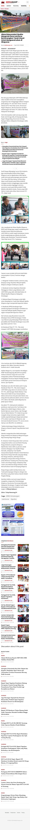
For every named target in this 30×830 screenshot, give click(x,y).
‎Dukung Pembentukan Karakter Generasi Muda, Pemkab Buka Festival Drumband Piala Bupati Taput (9, 638)
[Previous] (14, 168)
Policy (23, 812)
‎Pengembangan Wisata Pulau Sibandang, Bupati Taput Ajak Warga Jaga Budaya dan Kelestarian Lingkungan (14, 797)
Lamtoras (5, 499)
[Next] (16, 168)
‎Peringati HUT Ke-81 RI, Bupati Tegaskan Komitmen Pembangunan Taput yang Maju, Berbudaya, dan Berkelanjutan (8, 599)
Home (2, 8)
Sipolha (13, 499)
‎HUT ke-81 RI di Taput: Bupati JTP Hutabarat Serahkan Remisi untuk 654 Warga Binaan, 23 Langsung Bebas (8, 608)
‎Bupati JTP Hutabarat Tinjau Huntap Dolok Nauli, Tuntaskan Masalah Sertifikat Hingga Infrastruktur (8, 578)
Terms (18, 812)
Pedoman (13, 812)
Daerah (7, 8)
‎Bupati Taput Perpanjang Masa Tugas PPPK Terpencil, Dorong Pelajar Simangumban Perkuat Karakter (9, 628)
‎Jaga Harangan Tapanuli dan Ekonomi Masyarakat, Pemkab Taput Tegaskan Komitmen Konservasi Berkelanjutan (14, 162)
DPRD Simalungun (12, 496)
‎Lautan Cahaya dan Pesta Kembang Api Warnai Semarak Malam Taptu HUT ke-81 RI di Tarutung (9, 618)
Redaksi (7, 812)
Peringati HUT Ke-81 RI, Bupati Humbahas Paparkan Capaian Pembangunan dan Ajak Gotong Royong (9, 588)
